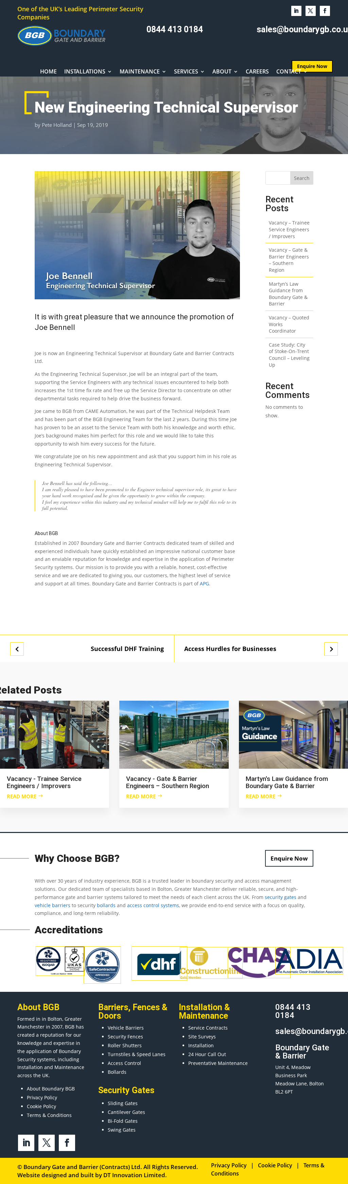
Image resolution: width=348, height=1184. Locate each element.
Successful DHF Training (127, 648)
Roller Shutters (125, 1045)
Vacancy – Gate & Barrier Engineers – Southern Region (289, 260)
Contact (288, 72)
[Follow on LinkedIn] (296, 11)
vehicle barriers (52, 905)
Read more (21, 796)
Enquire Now (289, 858)
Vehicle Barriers (126, 1027)
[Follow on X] (310, 11)
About (221, 72)
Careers (257, 72)
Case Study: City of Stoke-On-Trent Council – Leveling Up (289, 354)
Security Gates (126, 1090)
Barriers (113, 1007)
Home (48, 72)
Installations (84, 72)
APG (204, 583)
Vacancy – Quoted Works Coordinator (289, 324)
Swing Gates (122, 1130)
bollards (106, 905)
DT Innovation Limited (134, 1175)
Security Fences (125, 1036)
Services (186, 72)
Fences (146, 1007)
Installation (201, 1045)
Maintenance (140, 72)
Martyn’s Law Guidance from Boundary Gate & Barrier (288, 294)
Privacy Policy (42, 1097)
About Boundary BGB (51, 1088)
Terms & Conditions (49, 1115)
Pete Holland (57, 124)
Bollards (117, 1072)
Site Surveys (202, 1036)
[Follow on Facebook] (325, 11)
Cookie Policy (41, 1106)
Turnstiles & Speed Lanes (137, 1054)
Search (302, 178)
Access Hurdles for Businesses (230, 648)
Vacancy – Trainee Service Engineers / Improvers (289, 229)
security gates (280, 897)
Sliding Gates (123, 1103)
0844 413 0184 (174, 29)
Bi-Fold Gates (123, 1121)
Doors (109, 1016)
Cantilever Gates (126, 1112)
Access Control (124, 1063)
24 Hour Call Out (207, 1054)
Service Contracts (208, 1027)
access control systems (153, 905)
